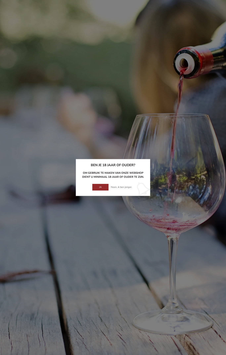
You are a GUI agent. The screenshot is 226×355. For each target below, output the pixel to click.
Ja (100, 187)
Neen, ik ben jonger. (121, 187)
